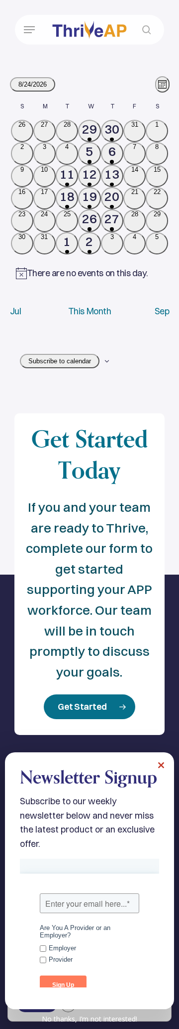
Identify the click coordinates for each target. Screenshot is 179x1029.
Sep (162, 311)
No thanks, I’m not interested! (89, 1019)
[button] (29, 30)
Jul (15, 311)
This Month (89, 311)
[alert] (90, 273)
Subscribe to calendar (59, 361)
